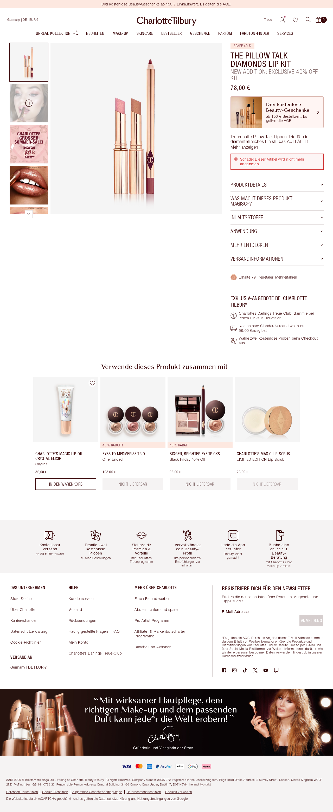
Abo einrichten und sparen (157, 609)
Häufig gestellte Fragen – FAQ (94, 631)
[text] (267, 484)
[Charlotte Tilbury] (167, 19)
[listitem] (57, 34)
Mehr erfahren (286, 277)
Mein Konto (78, 642)
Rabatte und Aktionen (153, 647)
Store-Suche (21, 598)
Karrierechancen (24, 620)
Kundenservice (81, 598)
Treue (268, 20)
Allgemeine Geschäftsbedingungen (97, 792)
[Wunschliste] (295, 20)
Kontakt (205, 784)
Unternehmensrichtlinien (144, 792)
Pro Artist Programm (152, 620)
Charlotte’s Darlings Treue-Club (95, 653)
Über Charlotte (22, 609)
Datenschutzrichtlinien (22, 792)
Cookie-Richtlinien (26, 642)
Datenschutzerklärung (28, 631)
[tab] (28, 62)
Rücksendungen (83, 620)
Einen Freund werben (153, 598)
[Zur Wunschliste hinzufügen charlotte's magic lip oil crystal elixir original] (92, 383)
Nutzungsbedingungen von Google (162, 799)
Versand (75, 609)
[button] (308, 20)
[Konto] (282, 19)
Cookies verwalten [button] (178, 792)
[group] (62, 435)
